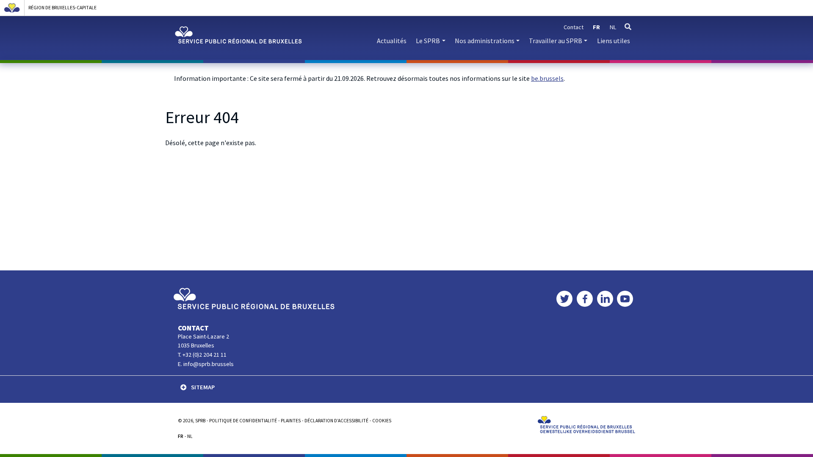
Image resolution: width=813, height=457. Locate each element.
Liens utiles (613, 40)
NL (190, 436)
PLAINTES (291, 421)
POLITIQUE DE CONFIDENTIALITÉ (243, 421)
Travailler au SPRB (555, 40)
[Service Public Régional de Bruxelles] (254, 298)
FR (180, 436)
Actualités (391, 40)
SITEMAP (203, 387)
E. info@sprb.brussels (206, 364)
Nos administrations (484, 40)
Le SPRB (428, 40)
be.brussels (547, 78)
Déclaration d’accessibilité (336, 421)
